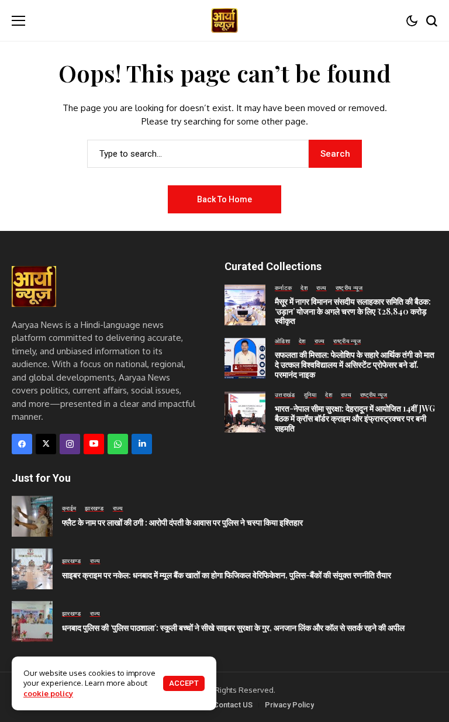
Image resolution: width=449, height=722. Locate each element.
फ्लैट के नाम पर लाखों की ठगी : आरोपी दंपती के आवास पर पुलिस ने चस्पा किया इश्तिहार (182, 522)
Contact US (233, 704)
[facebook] (22, 444)
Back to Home (224, 199)
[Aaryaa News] (224, 20)
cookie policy (48, 693)
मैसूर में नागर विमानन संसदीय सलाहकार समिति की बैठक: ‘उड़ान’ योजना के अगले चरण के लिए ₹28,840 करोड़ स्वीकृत (353, 311)
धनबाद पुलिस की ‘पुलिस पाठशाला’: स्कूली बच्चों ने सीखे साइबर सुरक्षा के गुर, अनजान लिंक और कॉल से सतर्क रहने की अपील (233, 627)
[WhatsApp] (118, 444)
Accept (184, 683)
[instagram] (70, 444)
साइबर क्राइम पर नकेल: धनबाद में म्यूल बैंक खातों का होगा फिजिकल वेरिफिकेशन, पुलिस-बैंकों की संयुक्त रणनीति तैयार (226, 575)
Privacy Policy (289, 704)
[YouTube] (94, 444)
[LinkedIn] (142, 444)
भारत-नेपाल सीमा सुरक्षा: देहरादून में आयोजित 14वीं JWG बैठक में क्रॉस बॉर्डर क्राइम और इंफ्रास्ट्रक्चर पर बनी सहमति (355, 418)
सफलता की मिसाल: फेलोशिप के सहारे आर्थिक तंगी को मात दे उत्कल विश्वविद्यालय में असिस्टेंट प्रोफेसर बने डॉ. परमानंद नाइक (354, 364)
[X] (46, 444)
